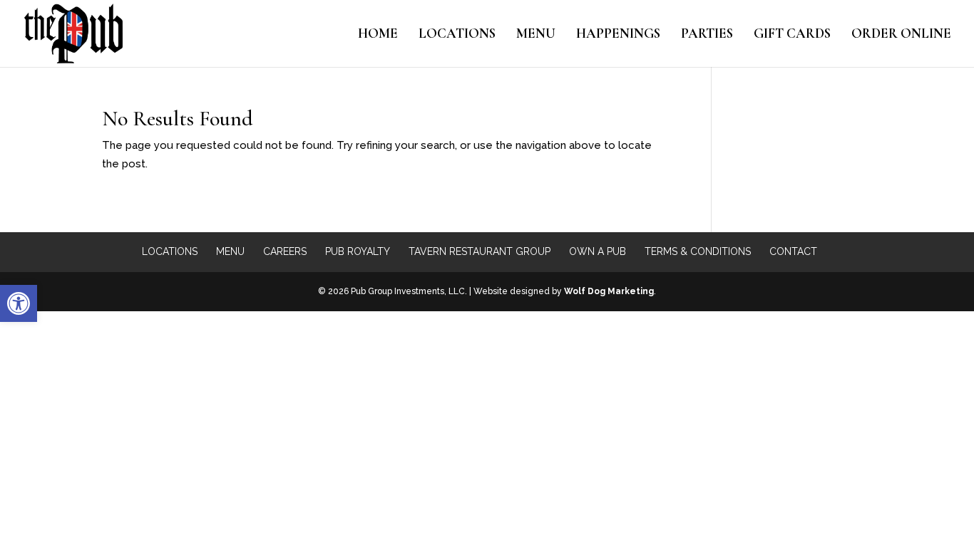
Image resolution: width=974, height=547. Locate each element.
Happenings (618, 34)
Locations (457, 34)
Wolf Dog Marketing (609, 291)
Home (378, 34)
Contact (793, 251)
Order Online (901, 34)
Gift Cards (792, 34)
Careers (285, 251)
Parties (707, 34)
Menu (535, 34)
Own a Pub (597, 251)
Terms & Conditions (698, 251)
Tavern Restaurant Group (479, 251)
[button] (18, 303)
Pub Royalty (357, 251)
